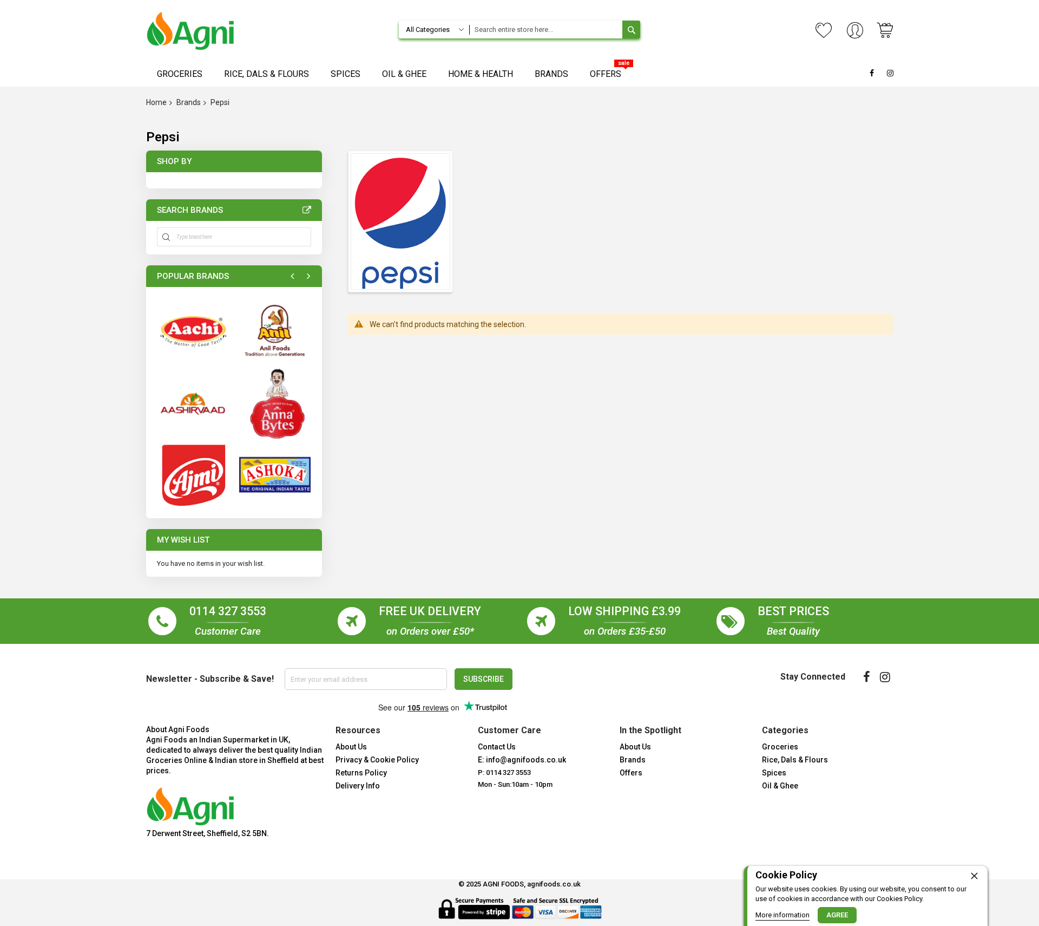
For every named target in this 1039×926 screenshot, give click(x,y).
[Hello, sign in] (855, 31)
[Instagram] (885, 677)
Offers (631, 772)
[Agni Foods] (190, 31)
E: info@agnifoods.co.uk (522, 759)
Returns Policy (361, 772)
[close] (974, 876)
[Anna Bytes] (275, 403)
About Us (351, 746)
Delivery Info (358, 785)
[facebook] (866, 677)
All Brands (307, 210)
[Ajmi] (192, 474)
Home (156, 102)
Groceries (780, 746)
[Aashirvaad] (192, 403)
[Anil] (275, 331)
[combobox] (545, 29)
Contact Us (497, 746)
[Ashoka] (275, 474)
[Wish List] (824, 30)
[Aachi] (192, 331)
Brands (188, 102)
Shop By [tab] (174, 161)
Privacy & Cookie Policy (377, 759)
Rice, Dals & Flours (795, 759)
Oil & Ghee (780, 785)
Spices (774, 772)
